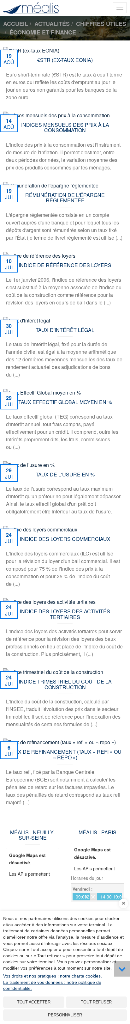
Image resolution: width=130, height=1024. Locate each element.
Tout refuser (96, 1002)
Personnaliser (65, 1015)
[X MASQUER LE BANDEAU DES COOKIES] (123, 903)
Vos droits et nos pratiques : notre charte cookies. (52, 975)
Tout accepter (33, 1002)
